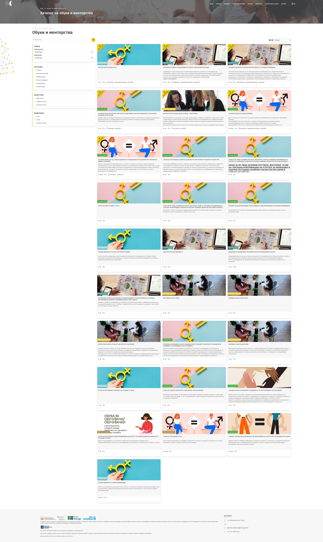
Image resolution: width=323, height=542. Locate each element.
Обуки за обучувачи (42, 80)
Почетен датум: (38, 49)
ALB (293, 7)
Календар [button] (227, 4)
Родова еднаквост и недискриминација (112, 482)
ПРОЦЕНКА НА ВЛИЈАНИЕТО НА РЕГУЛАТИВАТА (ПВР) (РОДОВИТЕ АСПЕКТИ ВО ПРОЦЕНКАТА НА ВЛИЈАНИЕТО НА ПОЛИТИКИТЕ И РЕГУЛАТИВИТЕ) (192, 345)
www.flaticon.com (52, 536)
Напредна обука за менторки (238, 344)
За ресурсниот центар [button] (271, 4)
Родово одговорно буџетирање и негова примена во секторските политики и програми (259, 436)
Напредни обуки (41, 77)
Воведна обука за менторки (238, 298)
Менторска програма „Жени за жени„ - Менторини (180, 113)
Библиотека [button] (258, 4)
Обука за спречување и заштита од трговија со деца (116, 390)
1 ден (38, 116)
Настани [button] (250, 4)
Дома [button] (211, 4)
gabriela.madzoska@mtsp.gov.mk (237, 528)
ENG (293, 10)
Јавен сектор (40, 98)
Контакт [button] (283, 4)
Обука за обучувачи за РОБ (172, 436)
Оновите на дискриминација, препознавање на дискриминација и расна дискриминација (259, 206)
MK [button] (294, 4)
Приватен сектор (41, 105)
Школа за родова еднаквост (173, 252)
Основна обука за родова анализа (240, 113)
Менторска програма (42, 73)
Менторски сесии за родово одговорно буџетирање (116, 344)
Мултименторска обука (171, 298)
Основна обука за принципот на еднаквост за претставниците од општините (255, 390)
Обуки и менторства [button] (239, 4)
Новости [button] (218, 4)
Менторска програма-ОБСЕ (107, 67)
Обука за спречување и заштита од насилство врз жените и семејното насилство (191, 159)
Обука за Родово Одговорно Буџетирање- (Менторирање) (183, 390)
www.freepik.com (69, 536)
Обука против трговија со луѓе (108, 206)
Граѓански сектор (41, 101)
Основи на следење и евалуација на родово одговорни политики (186, 67)
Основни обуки (41, 83)
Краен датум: (38, 55)
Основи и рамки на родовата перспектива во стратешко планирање (252, 67)
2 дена (38, 119)
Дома (42, 8)
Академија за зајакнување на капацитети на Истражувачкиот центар (252, 252)
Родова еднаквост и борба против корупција (114, 252)
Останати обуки (41, 86)
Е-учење (39, 70)
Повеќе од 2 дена (41, 123)
